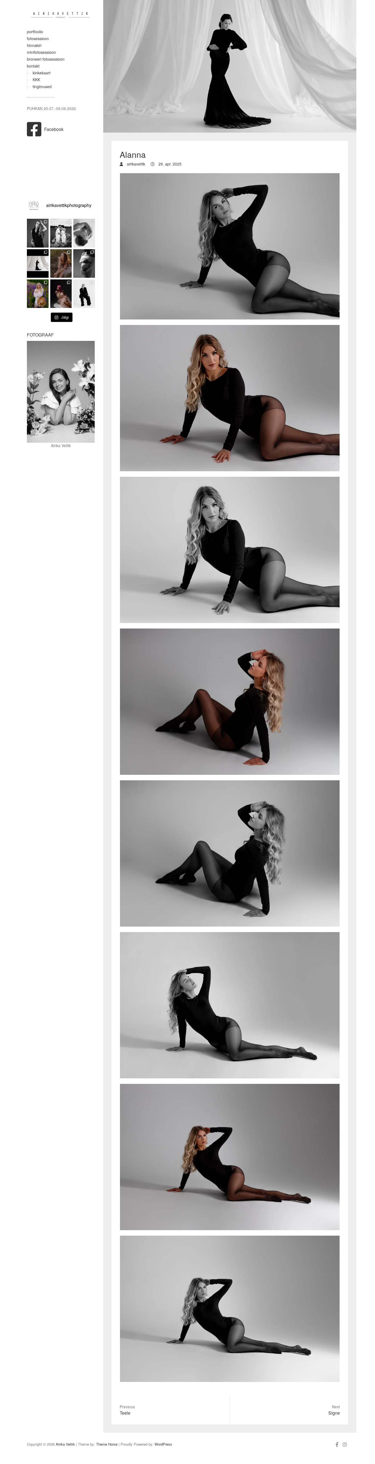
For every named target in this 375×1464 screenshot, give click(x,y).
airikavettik (135, 164)
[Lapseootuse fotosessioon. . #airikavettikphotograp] (61, 233)
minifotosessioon (41, 52)
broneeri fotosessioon (46, 59)
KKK (36, 79)
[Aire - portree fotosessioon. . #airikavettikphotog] (61, 263)
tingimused (42, 86)
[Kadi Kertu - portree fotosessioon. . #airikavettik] (84, 233)
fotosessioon (38, 38)
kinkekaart (42, 72)
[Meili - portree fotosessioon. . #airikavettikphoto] (61, 293)
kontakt (33, 66)
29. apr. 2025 (169, 164)
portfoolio (35, 31)
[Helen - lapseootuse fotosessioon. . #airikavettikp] (84, 263)
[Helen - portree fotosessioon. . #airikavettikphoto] (84, 293)
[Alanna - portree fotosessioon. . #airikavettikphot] (38, 233)
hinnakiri (34, 45)
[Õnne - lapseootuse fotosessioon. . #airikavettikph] (38, 263)
